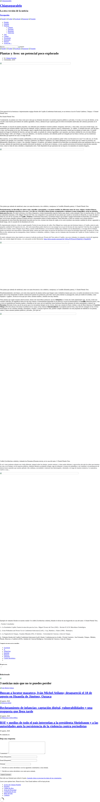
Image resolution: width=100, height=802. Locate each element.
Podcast (6, 41)
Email (5, 760)
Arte (5, 34)
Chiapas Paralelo (11, 58)
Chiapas (10, 27)
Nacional (10, 29)
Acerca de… (8, 43)
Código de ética (9, 788)
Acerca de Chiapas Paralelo (12, 785)
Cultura (6, 36)
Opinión (6, 24)
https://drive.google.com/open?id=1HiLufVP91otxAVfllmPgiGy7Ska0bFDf (67, 239)
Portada (6, 22)
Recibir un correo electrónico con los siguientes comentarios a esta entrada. (25, 768)
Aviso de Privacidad (10, 790)
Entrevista (11, 33)
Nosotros (6, 786)
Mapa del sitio (8, 793)
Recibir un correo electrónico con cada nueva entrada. (18, 771)
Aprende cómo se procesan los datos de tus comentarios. (44, 778)
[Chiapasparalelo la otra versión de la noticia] (50, 1)
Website (2, 764)
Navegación (4, 15)
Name (5, 757)
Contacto (6, 795)
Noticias (6, 26)
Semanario (7, 40)
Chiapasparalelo (11, 5)
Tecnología (7, 38)
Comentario (4, 753)
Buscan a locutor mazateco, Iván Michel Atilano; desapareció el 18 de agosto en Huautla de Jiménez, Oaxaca (46, 694)
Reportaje (11, 31)
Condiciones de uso (10, 792)
